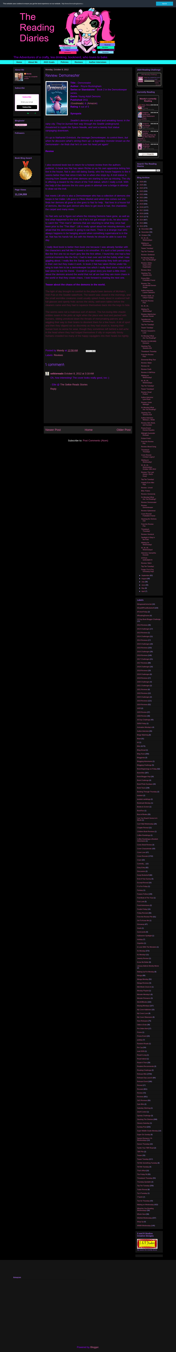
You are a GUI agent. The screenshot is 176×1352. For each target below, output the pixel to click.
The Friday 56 (142, 1174)
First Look (140, 901)
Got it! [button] (164, 3)
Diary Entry (141, 867)
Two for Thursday (143, 1201)
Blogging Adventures (144, 761)
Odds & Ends (142, 1025)
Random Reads (142, 1043)
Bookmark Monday (144, 803)
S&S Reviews (142, 1100)
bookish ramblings (143, 799)
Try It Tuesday (142, 1193)
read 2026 (140, 1051)
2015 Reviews (142, 648)
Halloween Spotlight (144, 936)
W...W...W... (145, 306)
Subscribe (27, 107)
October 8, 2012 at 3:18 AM (79, 373)
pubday (139, 1040)
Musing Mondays (143, 1006)
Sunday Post (141, 1127)
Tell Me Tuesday (143, 1167)
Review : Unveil (147, 488)
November (145, 232)
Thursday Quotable (144, 1182)
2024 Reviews (142, 704)
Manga (139, 975)
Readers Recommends (145, 1066)
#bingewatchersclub (144, 604)
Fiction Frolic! (146, 438)
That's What (141, 1170)
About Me (32, 62)
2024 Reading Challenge (149, 74)
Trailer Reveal (142, 1189)
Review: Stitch (146, 563)
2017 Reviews (142, 663)
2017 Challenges (143, 659)
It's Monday (141, 951)
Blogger (94, 1347)
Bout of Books (142, 814)
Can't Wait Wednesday (145, 824)
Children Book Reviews (145, 831)
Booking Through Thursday (147, 792)
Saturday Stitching (143, 1108)
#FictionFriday (142, 612)
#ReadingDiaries (143, 615)
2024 (142, 188)
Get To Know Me (143, 920)
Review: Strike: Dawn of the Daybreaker (146, 265)
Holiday (140, 939)
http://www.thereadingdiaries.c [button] (72, 3)
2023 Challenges (143, 697)
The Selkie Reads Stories (73, 384)
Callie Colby (146, 147)
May (143, 588)
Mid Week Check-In (144, 987)
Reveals (140, 1089)
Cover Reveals (142, 856)
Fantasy (140, 890)
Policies (64, 62)
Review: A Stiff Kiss (148, 372)
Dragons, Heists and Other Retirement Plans (148, 115)
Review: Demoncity (148, 494)
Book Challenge (143, 780)
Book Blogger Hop (143, 776)
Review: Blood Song (148, 447)
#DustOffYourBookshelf (145, 608)
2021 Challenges (143, 685)
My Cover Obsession (144, 1017)
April (143, 591)
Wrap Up (140, 1222)
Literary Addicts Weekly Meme (148, 966)
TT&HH (140, 1197)
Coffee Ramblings (143, 835)
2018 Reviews (142, 670)
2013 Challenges (143, 629)
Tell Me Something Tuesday (147, 1163)
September (145, 575)
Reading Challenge (144, 1070)
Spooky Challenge (144, 1115)
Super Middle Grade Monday (147, 1131)
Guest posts (141, 932)
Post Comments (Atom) (95, 440)
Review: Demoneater (148, 502)
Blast (139, 739)
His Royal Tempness (146, 145)
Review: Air (145, 366)
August (144, 578)
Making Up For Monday (145, 972)
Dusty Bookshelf (143, 875)
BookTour (140, 811)
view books (158, 85)
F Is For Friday (142, 886)
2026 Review (142, 716)
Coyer (139, 860)
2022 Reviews (142, 693)
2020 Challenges (143, 682)
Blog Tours (141, 754)
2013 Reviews (142, 633)
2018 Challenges (143, 667)
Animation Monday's (144, 727)
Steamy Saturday (143, 1123)
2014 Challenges (143, 636)
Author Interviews (97, 62)
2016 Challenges (143, 651)
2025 (142, 185)
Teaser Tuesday (143, 1159)
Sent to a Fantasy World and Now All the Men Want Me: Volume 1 (147, 134)
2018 (142, 207)
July (143, 582)
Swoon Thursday (143, 1144)
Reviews (79, 62)
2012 (142, 226)
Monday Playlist (143, 991)
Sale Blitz (140, 1104)
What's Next (141, 1214)
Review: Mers (146, 270)
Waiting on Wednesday (145, 1204)
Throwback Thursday (148, 351)
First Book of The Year (145, 898)
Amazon (92, 103)
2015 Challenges (143, 644)
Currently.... (141, 864)
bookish (140, 795)
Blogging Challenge (144, 765)
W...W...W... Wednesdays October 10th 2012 (148, 467)
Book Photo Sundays (144, 784)
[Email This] (87, 351)
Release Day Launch (144, 1078)
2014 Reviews (142, 640)
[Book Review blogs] (26, 182)
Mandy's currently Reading (148, 100)
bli (138, 742)
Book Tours (141, 788)
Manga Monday (142, 979)
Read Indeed (141, 1059)
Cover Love (141, 852)
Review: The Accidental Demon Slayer (148, 285)
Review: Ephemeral (148, 511)
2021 (142, 197)
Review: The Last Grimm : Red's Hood (147, 474)
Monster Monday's (143, 994)
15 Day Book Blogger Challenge (149, 619)
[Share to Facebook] (93, 351)
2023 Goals (49, 62)
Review (140, 1093)
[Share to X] (91, 351)
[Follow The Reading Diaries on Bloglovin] (21, 126)
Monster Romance (143, 998)
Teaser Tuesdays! (147, 389)
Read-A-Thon (142, 1062)
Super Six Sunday (143, 1134)
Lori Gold (146, 108)
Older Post (124, 429)
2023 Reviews (142, 701)
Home (19, 62)
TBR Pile (140, 1152)
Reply (53, 388)
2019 (142, 204)
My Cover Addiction (144, 1009)
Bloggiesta (141, 757)
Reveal (139, 1085)
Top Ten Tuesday (143, 1186)
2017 (142, 210)
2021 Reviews (142, 689)
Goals (139, 928)
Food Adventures (143, 905)
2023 (142, 191)
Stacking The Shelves (145, 1119)
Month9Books (142, 1002)
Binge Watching (142, 735)
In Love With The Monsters (146, 947)
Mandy (28, 74)
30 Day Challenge (143, 720)
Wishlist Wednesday (144, 1218)
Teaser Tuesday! (147, 248)
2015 (142, 216)
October (144, 235)
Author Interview (143, 731)
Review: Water (146, 363)
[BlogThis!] (89, 351)
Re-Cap (140, 1047)
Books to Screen (143, 807)
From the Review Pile (145, 917)
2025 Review (142, 712)
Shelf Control (142, 1112)
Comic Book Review (144, 845)
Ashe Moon (146, 127)
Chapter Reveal (142, 828)
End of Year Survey (144, 879)
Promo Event (141, 1036)
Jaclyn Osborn (142, 140)
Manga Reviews (143, 983)
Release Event (142, 1081)
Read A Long (141, 1055)
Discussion (141, 871)
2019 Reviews (142, 678)
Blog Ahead (141, 750)
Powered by (22, 113)
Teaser (139, 1155)
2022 (142, 194)
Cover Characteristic (144, 849)
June (143, 585)
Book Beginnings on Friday (147, 769)
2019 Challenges (143, 674)
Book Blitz (140, 773)
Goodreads (77, 103)
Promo (139, 1032)
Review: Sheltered (148, 255)
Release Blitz (142, 1074)
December (145, 229)
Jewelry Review (143, 958)
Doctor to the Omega (146, 124)
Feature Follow (142, 894)
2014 (142, 220)
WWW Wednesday (144, 1225)
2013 (142, 223)
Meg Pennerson (143, 119)
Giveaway (140, 924)
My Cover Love (142, 1013)
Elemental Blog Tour (148, 360)
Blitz (138, 746)
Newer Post (53, 429)
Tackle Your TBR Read (145, 1148)
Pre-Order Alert (142, 1028)
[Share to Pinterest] (95, 351)
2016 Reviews (142, 655)
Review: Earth (146, 369)
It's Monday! (141, 955)
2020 (142, 201)
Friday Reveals (142, 913)
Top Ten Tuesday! (147, 251)
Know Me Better (143, 962)
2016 (142, 213)
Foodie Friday (142, 909)
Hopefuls (140, 943)
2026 (142, 182)
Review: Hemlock (147, 534)
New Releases (142, 1021)
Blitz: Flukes (145, 491)
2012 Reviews (142, 625)
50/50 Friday (141, 723)
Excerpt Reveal (142, 883)
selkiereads (56, 373)
